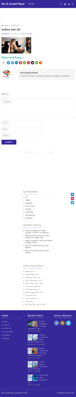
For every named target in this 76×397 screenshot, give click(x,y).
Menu (30, 4)
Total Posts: (29, 295)
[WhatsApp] (36, 62)
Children (28, 200)
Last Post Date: (31, 304)
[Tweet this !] (12, 62)
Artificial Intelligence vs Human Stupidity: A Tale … (37, 325)
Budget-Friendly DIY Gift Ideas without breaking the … (38, 352)
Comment (6, 102)
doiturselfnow (5, 34)
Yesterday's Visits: (31, 277)
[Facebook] (56, 323)
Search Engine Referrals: (33, 292)
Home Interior (30, 206)
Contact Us (7, 328)
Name (5, 123)
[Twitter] (68, 323)
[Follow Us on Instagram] (72, 198)
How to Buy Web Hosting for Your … (38, 379)
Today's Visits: (30, 274)
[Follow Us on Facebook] (72, 194)
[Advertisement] (40, 19)
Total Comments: (31, 298)
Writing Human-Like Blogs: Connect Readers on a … (38, 338)
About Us (6, 325)
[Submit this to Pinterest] (20, 62)
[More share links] (40, 62)
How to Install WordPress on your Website (37, 247)
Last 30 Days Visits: (32, 283)
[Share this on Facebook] (8, 62)
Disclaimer (6, 335)
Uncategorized (30, 215)
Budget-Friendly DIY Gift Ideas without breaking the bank (38, 242)
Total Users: (29, 301)
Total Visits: (29, 286)
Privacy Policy (8, 332)
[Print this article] (24, 62)
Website (5, 135)
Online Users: (29, 271)
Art (26, 197)
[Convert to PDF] (28, 62)
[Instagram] (62, 323)
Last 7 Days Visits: (31, 280)
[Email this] (32, 62)
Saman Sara (69, 393)
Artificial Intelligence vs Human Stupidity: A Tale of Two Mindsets (37, 232)
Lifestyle (28, 209)
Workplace (29, 218)
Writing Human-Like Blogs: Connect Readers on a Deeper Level (37, 237)
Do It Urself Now (13, 4)
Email (5, 129)
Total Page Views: (31, 289)
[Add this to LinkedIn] (16, 62)
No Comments (27, 34)
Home (6, 25)
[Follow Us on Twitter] (72, 202)
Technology (29, 212)
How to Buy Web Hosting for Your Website (37, 252)
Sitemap (6, 338)
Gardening (28, 203)
